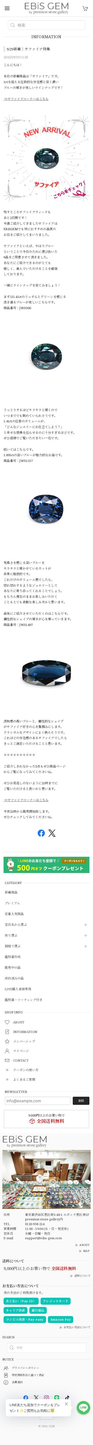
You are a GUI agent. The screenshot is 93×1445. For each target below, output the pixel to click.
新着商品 (11, 893)
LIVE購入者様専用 (18, 989)
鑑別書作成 (13, 957)
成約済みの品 (14, 978)
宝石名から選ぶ (16, 925)
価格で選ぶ (13, 946)
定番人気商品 (14, 914)
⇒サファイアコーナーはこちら (26, 99)
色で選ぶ (11, 935)
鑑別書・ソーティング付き (24, 1000)
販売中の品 (13, 968)
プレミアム (12, 903)
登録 (81, 1101)
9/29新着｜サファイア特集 (28, 49)
